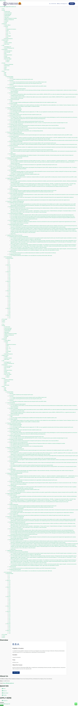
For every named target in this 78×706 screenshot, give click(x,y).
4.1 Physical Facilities (12, 159)
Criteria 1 (8, 580)
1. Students (10, 77)
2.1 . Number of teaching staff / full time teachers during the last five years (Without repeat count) (28, 397)
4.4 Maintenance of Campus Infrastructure (16, 175)
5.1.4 (9, 301)
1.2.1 (9, 266)
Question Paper (7, 57)
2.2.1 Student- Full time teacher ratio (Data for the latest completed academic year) (26, 114)
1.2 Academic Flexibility (12, 92)
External (7, 60)
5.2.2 (9, 304)
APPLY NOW (16, 672)
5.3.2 (9, 307)
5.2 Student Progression (13, 189)
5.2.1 (9, 618)
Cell (3, 45)
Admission (4, 23)
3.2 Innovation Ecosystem (13, 136)
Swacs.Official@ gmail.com (8, 683)
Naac (3, 71)
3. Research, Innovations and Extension (13, 132)
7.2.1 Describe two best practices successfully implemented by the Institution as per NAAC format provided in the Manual (33, 252)
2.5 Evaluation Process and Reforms (15, 124)
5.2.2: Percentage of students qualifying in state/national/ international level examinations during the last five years (32, 191)
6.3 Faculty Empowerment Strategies (15, 213)
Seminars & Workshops (8, 64)
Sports (5, 67)
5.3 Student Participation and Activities (15, 193)
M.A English (8, 35)
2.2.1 (9, 275)
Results (5, 56)
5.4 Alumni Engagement (13, 198)
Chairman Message (8, 12)
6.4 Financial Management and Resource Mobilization (18, 220)
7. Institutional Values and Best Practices (14, 235)
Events (3, 63)
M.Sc (7, 37)
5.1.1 (9, 297)
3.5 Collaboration (11, 153)
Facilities (6, 41)
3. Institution (10, 84)
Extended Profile (9, 76)
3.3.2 (9, 286)
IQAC (5, 72)
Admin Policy (13, 233)
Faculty (5, 22)
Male (11, 187)
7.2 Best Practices (11, 251)
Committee (6, 21)
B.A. (7, 27)
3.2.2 (9, 599)
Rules (5, 53)
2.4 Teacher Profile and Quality (14, 435)
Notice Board (6, 44)
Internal (7, 61)
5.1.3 (9, 300)
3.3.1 (9, 285)
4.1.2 (9, 292)
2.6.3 (9, 279)
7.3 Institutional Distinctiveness (14, 254)
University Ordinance (8, 50)
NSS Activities (7, 65)
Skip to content (3, 0)
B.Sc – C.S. (8, 33)
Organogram (6, 332)
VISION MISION (7, 15)
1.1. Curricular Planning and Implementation (16, 88)
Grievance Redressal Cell (9, 48)
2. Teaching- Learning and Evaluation (13, 107)
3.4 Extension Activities (12, 145)
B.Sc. (7, 34)
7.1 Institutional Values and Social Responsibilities (17, 236)
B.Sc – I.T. (8, 31)
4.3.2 (9, 293)
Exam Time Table (7, 374)
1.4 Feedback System (12, 103)
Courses (5, 26)
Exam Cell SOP (7, 52)
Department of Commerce (11, 29)
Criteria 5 (8, 296)
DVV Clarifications (7, 256)
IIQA (5, 73)
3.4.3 (9, 288)
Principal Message (7, 14)
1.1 (9, 259)
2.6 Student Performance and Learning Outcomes (17, 126)
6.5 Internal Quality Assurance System (15, 224)
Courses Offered (7, 25)
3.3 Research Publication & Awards (15, 141)
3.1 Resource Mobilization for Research (15, 133)
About (3, 10)
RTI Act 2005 (4, 319)
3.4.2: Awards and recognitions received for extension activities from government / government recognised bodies (32, 149)
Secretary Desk (7, 11)
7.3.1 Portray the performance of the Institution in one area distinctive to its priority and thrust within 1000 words (31, 255)
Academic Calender (8, 42)
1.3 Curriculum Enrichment (13, 99)
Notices (3, 321)
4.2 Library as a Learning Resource (15, 166)
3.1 (9, 263)
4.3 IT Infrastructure (12, 170)
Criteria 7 (8, 315)
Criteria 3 (8, 281)
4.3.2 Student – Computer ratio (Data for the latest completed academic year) (25, 174)
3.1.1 (9, 282)
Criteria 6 (8, 308)
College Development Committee (10, 18)
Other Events (6, 69)
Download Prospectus (8, 38)
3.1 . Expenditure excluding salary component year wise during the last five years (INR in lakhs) (28, 86)
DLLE (5, 68)
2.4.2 (9, 278)
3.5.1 (9, 289)
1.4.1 (9, 270)
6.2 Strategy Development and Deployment (16, 206)
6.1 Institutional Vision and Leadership (15, 202)
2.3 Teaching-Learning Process (14, 115)
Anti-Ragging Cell (7, 46)
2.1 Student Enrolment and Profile (14, 109)
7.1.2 (9, 316)
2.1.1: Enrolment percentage (16, 110)
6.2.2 (9, 309)
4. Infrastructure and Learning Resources (14, 473)
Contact (3, 320)
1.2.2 (9, 267)
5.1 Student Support (12, 179)
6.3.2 (9, 311)
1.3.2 (9, 269)
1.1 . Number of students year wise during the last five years (22, 79)
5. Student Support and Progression (13, 178)
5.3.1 (9, 305)
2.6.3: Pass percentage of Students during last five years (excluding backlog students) (27, 130)
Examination (4, 49)
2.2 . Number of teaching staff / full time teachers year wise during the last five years (26, 83)
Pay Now (71, 3)
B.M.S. (7, 30)
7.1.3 (9, 317)
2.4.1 (9, 277)
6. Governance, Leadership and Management (14, 201)
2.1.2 (9, 274)
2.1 (9, 576)
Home (3, 8)
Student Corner (5, 355)
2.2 (9, 262)
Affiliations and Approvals (9, 19)
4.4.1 (9, 294)
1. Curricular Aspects (10, 87)
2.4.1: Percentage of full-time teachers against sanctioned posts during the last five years (27, 121)
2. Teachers (10, 80)
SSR (5, 75)
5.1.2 (9, 298)
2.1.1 (9, 273)
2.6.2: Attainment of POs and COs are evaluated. (20, 129)
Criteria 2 (8, 271)
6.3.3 (9, 312)
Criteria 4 (8, 290)
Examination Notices (8, 54)
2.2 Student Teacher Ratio (13, 113)
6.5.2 (9, 313)
